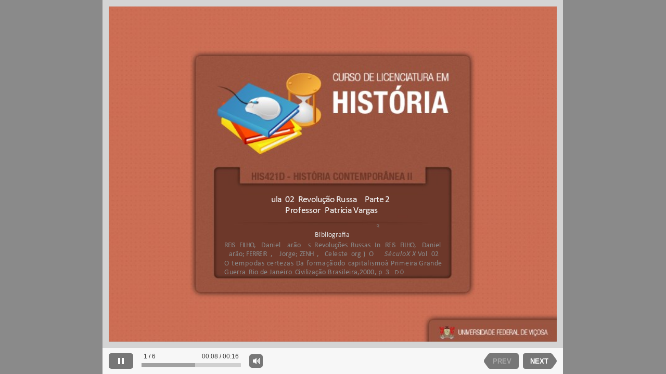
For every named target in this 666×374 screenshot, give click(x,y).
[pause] (121, 361)
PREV (502, 361)
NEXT (539, 361)
